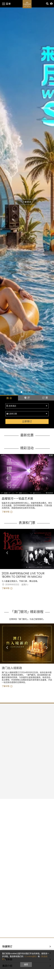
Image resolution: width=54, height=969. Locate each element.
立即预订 (27, 421)
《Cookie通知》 (30, 956)
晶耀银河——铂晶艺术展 (17, 498)
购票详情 (27, 201)
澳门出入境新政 (12, 668)
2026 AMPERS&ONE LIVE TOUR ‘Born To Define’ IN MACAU (23, 575)
